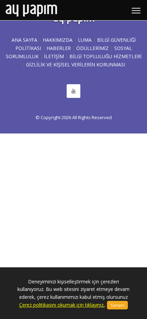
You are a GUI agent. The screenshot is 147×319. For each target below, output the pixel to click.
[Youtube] (73, 91)
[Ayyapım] (31, 10)
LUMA (85, 40)
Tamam (117, 305)
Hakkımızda (57, 40)
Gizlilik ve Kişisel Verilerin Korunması (75, 64)
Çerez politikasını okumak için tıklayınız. (62, 305)
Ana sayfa (24, 40)
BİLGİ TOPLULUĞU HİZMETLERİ (105, 56)
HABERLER (58, 48)
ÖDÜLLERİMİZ (92, 48)
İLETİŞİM (54, 56)
